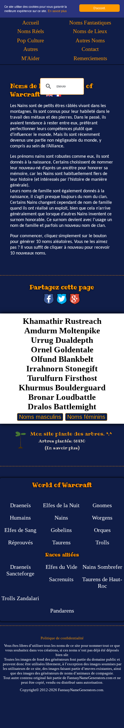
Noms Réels (30, 31)
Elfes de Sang (20, 530)
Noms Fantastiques (90, 23)
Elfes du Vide (61, 567)
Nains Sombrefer (102, 567)
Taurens (61, 542)
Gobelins (61, 530)
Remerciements (90, 58)
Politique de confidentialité (62, 638)
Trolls (102, 542)
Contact (90, 49)
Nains (61, 517)
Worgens (102, 517)
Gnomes (102, 505)
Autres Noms (90, 40)
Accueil (30, 23)
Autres (30, 49)
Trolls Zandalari (20, 598)
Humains (20, 517)
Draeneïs (20, 505)
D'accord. (99, 8)
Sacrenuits (61, 579)
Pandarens (62, 610)
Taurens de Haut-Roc (102, 582)
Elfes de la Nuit (61, 505)
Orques (102, 530)
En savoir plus (57, 11)
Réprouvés (20, 542)
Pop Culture (30, 40)
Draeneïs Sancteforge (20, 570)
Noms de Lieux (90, 31)
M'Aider (30, 58)
